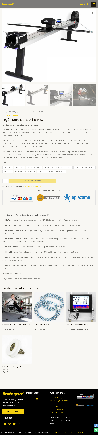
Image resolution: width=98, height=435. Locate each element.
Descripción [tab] (7, 215)
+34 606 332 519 (61, 409)
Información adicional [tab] (23, 215)
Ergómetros (20, 112)
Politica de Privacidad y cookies (63, 432)
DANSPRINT (11, 112)
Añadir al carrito (33, 180)
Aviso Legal (82, 432)
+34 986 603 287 (61, 406)
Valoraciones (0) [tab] (42, 215)
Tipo (4, 163)
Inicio (4, 112)
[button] (92, 13)
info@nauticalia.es (57, 412)
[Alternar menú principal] (93, 4)
